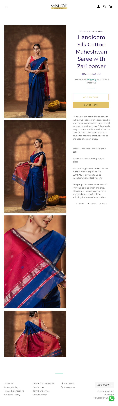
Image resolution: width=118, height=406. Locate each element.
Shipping (91, 79)
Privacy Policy (11, 387)
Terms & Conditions (14, 391)
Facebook (69, 383)
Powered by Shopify (104, 398)
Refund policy (40, 394)
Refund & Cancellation (44, 383)
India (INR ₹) (103, 385)
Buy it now (90, 105)
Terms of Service (41, 391)
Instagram (69, 387)
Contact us (38, 387)
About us (8, 383)
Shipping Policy (12, 394)
